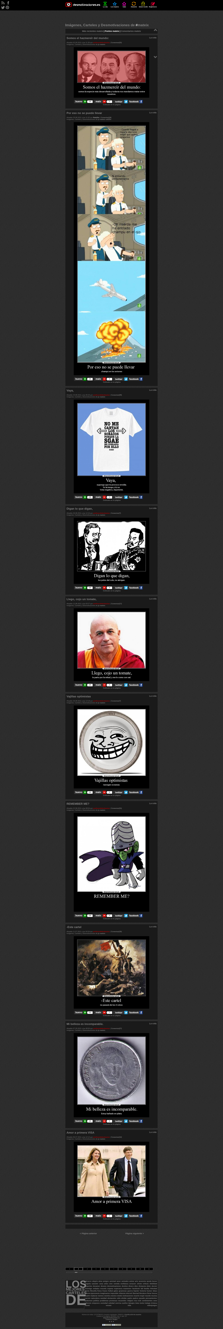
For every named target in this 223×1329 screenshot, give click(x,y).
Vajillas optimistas (79, 696)
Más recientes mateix (92, 31)
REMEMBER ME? (78, 803)
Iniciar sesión (143, 7)
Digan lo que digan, (80, 508)
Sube (124, 7)
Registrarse (153, 7)
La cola (105, 7)
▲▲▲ (111, 1321)
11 (149, 1269)
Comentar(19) (116, 931)
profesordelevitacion (101, 42)
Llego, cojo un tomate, (82, 599)
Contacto (109, 1319)
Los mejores (115, 7)
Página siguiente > (134, 1233)
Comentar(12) (116, 1137)
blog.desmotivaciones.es (111, 1318)
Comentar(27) (116, 1028)
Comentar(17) (116, 604)
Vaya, (70, 390)
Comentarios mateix (131, 31)
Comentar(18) (106, 117)
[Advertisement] (111, 15)
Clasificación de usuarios (133, 1314)
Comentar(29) (116, 395)
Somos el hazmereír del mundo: (88, 38)
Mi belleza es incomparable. (85, 1024)
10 (140, 1269)
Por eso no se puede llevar (84, 113)
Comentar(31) (116, 808)
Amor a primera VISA (80, 1132)
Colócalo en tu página (112, 105)
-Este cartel (74, 927)
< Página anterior (88, 1233)
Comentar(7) (116, 513)
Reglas (115, 1319)
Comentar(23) (116, 42)
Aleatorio (134, 7)
